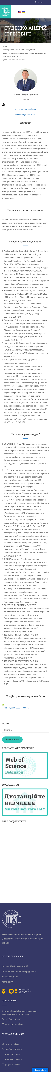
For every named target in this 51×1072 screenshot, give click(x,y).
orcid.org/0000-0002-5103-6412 (15, 708)
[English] (19, 12)
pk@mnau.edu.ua (12, 1064)
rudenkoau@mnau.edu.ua (25, 114)
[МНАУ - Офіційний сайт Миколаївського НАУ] (5, 11)
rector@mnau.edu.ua (14, 1024)
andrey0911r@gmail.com (25, 109)
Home (4, 46)
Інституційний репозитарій (15, 966)
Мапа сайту (7, 982)
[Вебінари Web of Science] (25, 765)
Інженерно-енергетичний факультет (18, 50)
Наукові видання (10, 976)
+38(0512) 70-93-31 (14, 1019)
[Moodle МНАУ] (25, 802)
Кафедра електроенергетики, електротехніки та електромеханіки (24, 54)
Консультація (13, 739)
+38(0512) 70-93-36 (14, 1049)
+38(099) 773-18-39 (13, 1059)
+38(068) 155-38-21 (13, 1054)
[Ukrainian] (23, 12)
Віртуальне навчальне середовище (19, 971)
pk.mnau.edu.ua (12, 1044)
